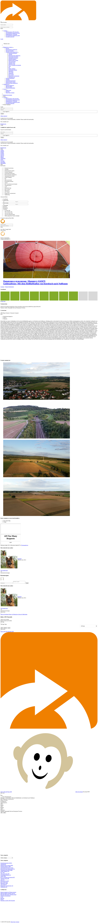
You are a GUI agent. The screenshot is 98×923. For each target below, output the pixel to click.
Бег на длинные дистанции (15, 65)
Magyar (2, 156)
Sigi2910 (19, 558)
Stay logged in (6, 111)
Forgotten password (10, 36)
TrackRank (5, 199)
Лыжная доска (12, 62)
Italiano (2, 157)
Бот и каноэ (11, 74)
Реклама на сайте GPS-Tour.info (8, 900)
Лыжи (6, 182)
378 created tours (4, 570)
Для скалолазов (12, 61)
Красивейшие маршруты (11, 49)
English (2, 152)
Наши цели (8, 90)
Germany (2, 286)
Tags (6, 624)
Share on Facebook (5, 614)
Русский (2, 160)
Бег (9, 67)
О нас (4, 89)
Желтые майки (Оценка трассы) (8, 893)
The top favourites (10, 50)
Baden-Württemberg (9, 286)
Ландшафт (5, 205)
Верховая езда (12, 77)
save (9, 627)
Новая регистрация (7, 95)
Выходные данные (10, 92)
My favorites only (8, 211)
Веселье (5, 206)
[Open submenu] (13, 47)
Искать (7, 48)
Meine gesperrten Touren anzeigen (12, 215)
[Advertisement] (49, 349)
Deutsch (2, 151)
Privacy (2, 899)
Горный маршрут (12, 59)
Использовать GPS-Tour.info (12, 31)
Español (2, 153)
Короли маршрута (10, 85)
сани (10, 66)
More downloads (79, 791)
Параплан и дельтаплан (14, 75)
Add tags (2, 624)
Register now (3, 124)
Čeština (2, 150)
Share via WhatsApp (13, 614)
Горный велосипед (13, 53)
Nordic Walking (12, 68)
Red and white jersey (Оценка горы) (8, 894)
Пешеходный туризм (13, 60)
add (1, 627)
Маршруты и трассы (8, 47)
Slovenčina (3, 162)
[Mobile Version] (3, 301)
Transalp (10, 54)
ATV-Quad (11, 72)
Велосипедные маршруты (14, 55)
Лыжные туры (12, 64)
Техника (5, 209)
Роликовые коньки (13, 69)
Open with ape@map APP (6, 791)
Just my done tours (9, 213)
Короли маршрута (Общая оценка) (8, 892)
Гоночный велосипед (13, 56)
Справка (5, 30)
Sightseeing (11, 73)
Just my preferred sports (10, 214)
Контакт (8, 91)
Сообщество (6, 84)
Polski (2, 159)
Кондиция (5, 208)
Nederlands (3, 158)
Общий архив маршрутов (12, 52)
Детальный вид (24, 545)
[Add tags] (49, 626)
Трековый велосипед (13, 58)
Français (2, 154)
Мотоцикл (11, 71)
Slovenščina (3, 163)
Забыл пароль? (4, 116)
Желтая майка (9, 86)
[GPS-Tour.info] (49, 20)
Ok (1, 812)
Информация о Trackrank (11, 34)
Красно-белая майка (10, 87)
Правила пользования (5, 895)
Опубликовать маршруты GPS (13, 33)
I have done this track (6, 796)
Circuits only (7, 210)
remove (5, 627)
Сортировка (6, 237)
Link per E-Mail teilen (22, 614)
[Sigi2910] (9, 559)
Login (2, 39)
